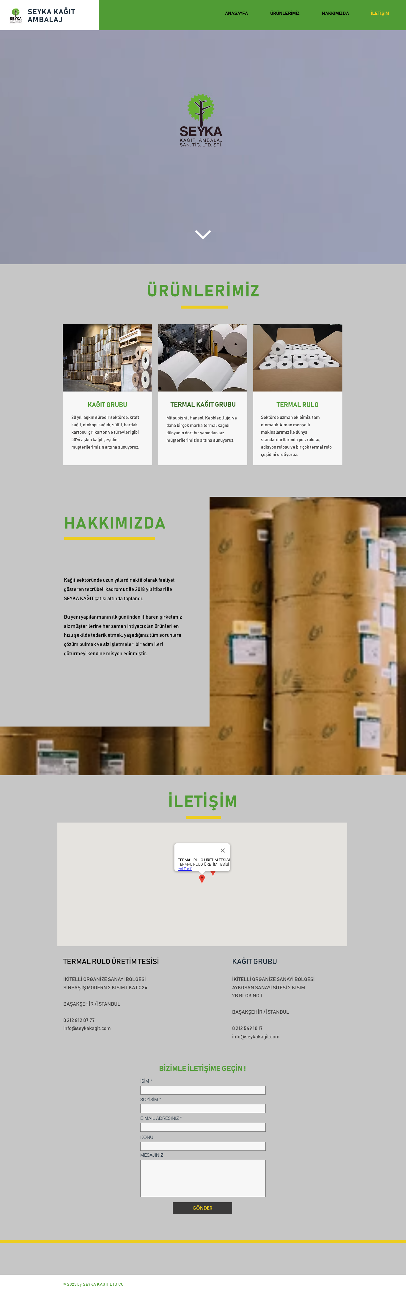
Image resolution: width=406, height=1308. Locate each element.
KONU (146, 1137)
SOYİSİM (149, 1099)
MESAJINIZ (151, 1155)
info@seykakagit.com (87, 1028)
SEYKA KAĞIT (51, 12)
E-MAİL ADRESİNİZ (159, 1118)
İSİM (144, 1081)
